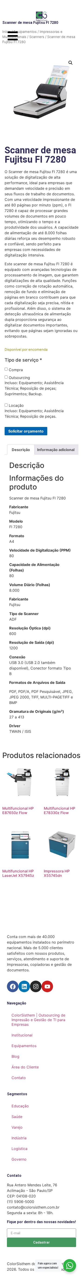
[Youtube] (47, 986)
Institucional (22, 1035)
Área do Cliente (25, 1067)
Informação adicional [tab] (55, 449)
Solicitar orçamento (26, 431)
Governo (19, 1159)
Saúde (17, 1116)
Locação (16, 405)
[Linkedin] (24, 986)
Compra (16, 370)
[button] (70, 63)
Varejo (17, 1127)
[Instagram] (36, 986)
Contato (19, 1077)
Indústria (19, 1138)
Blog (15, 1056)
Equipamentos (24, 1045)
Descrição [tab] (21, 449)
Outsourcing (19, 377)
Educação (20, 1106)
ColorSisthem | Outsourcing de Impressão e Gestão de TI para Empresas (38, 1020)
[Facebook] (12, 986)
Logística (19, 1148)
